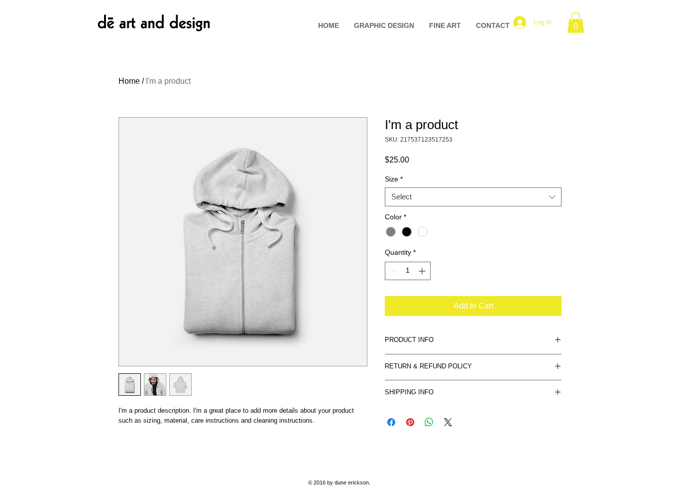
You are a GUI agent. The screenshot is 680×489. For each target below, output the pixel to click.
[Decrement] (392, 271)
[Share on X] (448, 422)
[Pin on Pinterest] (410, 422)
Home (129, 81)
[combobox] (473, 196)
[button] (575, 22)
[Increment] (423, 271)
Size (394, 179)
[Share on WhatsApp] (429, 422)
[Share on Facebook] (391, 422)
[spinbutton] (408, 271)
